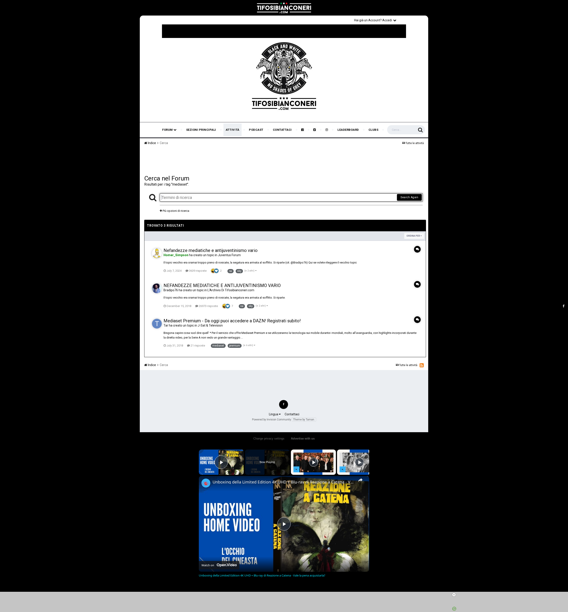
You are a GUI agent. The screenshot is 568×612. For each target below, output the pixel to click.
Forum (168, 129)
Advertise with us (303, 438)
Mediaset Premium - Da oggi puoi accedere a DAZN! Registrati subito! (232, 320)
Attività (232, 129)
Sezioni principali (201, 129)
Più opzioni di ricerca (175, 210)
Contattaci (282, 129)
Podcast (256, 129)
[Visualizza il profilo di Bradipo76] (157, 288)
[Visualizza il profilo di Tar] (157, 324)
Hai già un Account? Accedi (373, 20)
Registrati (413, 20)
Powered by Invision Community (271, 419)
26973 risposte (208, 306)
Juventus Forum (229, 255)
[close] (454, 595)
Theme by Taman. (304, 419)
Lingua (274, 414)
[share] (360, 480)
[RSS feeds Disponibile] (422, 365)
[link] (205, 483)
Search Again (409, 197)
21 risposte (197, 345)
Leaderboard (348, 129)
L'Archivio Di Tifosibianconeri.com (230, 290)
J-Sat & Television (210, 325)
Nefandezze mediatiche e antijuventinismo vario (211, 250)
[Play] (313, 462)
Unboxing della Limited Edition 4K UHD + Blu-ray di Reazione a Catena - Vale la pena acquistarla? (283, 482)
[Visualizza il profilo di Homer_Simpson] (157, 253)
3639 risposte (197, 270)
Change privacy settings (268, 438)
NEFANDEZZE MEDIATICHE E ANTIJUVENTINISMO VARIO (222, 285)
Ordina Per (413, 236)
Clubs (374, 129)
